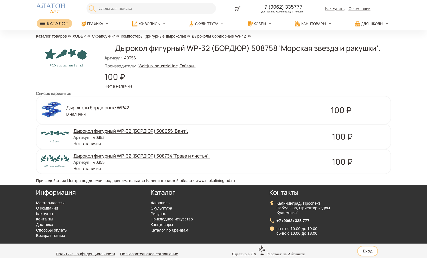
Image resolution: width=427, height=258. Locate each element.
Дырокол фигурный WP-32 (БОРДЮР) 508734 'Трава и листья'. (141, 156)
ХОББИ (260, 24)
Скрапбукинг (103, 36)
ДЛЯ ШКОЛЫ (372, 24)
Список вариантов (53, 93)
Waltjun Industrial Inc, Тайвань (167, 65)
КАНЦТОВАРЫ (313, 24)
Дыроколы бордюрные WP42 (219, 36)
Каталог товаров (51, 36)
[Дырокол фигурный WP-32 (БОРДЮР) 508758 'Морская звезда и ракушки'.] (66, 69)
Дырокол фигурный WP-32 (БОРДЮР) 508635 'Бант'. (130, 131)
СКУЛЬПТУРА (206, 24)
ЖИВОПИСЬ (149, 24)
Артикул (113, 57)
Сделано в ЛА (244, 254)
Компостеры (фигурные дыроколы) (153, 36)
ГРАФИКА (95, 24)
